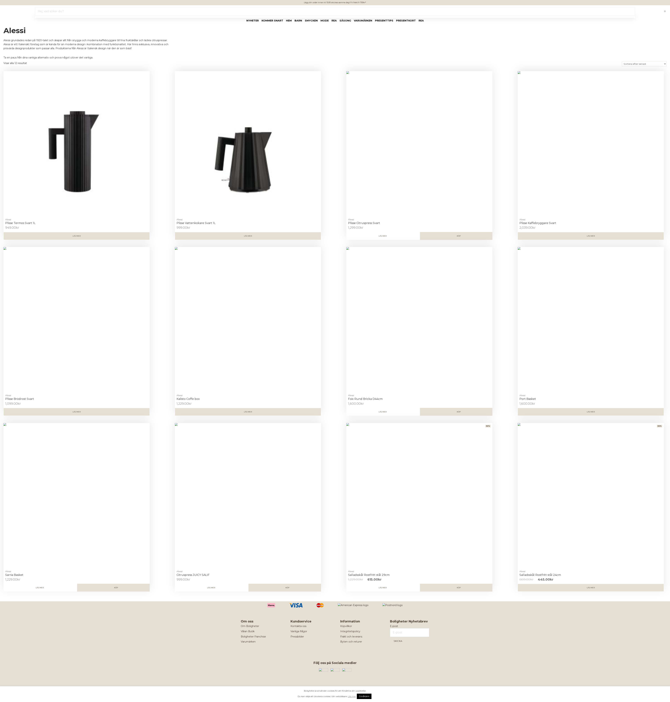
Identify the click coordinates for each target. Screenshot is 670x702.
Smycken (311, 20)
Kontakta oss (298, 626)
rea (334, 20)
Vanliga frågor (299, 631)
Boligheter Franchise (253, 636)
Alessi (8, 219)
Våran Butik (248, 631)
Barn (298, 20)
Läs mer (77, 236)
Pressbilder (297, 636)
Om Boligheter (250, 626)
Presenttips (384, 20)
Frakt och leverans (351, 636)
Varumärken (363, 20)
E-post (394, 626)
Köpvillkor (346, 626)
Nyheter (252, 20)
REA (421, 20)
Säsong (345, 20)
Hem (289, 20)
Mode (325, 20)
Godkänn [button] (364, 696)
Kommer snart (272, 20)
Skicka (398, 641)
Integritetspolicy (350, 631)
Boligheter (13, 10)
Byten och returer (351, 641)
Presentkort (406, 20)
